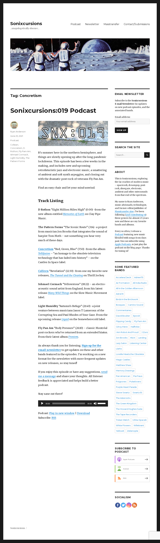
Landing (142, 337)
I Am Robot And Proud (127, 332)
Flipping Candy (123, 321)
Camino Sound (135, 305)
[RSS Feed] (134, 505)
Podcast (76, 24)
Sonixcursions (26, 23)
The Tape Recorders (126, 414)
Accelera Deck (123, 277)
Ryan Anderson (18, 131)
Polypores (121, 381)
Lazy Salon (121, 343)
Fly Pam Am (25, 151)
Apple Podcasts (123, 244)
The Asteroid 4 (123, 398)
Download (83, 413)
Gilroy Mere (122, 326)
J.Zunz (145, 332)
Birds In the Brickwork (127, 299)
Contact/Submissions (137, 24)
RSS (54, 417)
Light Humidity (17, 158)
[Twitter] (123, 505)
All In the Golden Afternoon (129, 288)
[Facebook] (117, 505)
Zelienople (132, 431)
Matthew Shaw (123, 365)
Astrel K (120, 294)
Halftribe (135, 326)
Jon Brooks (121, 337)
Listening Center (138, 343)
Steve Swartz (123, 392)
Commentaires (123, 310)
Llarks (119, 348)
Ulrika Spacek (139, 420)
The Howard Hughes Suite (129, 409)
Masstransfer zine (124, 211)
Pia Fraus (137, 376)
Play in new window (62, 413)
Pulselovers (135, 381)
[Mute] (95, 403)
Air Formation (123, 283)
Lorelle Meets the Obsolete (130, 354)
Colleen (14, 144)
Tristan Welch (122, 420)
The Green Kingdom (126, 403)
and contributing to (135, 214)
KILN (132, 337)
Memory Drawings (125, 370)
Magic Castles (123, 359)
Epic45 (136, 315)
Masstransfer (111, 24)
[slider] (102, 403)
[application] (73, 403)
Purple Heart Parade (126, 387)
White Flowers (123, 425)
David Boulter (123, 315)
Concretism (16, 148)
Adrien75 (138, 277)
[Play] (42, 403)
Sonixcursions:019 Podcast (53, 110)
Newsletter (92, 24)
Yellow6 (120, 431)
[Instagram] (128, 505)
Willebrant (139, 425)
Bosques (120, 305)
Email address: (122, 117)
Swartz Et (137, 392)
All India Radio (140, 283)
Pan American (123, 376)
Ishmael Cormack (19, 154)
